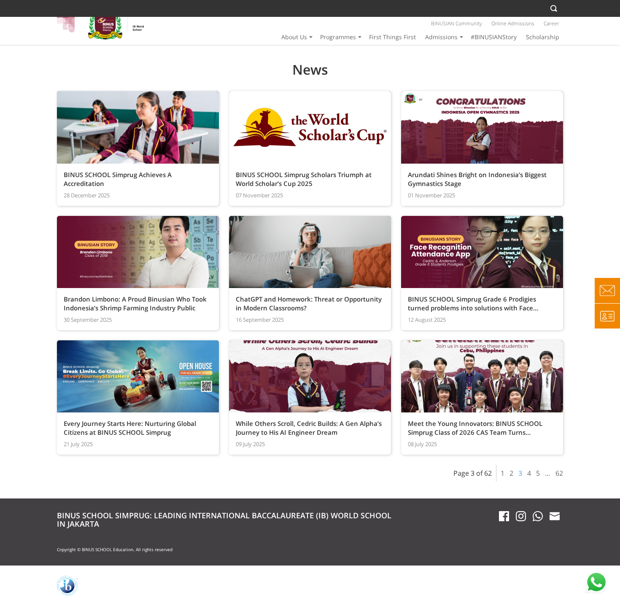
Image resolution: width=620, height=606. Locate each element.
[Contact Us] (607, 290)
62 (559, 473)
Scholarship (542, 37)
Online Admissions (512, 23)
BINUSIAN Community (456, 23)
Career (551, 23)
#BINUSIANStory (494, 37)
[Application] (607, 316)
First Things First (392, 37)
